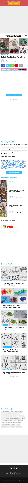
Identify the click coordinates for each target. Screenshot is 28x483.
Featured (4, 426)
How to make (16, 424)
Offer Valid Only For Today (14, 3)
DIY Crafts (22, 163)
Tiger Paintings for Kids (8, 156)
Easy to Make (8, 165)
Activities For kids (5, 161)
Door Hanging (14, 164)
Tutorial (6, 168)
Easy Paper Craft (15, 418)
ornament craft (18, 167)
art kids (19, 161)
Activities (12, 160)
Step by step (18, 411)
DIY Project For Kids (6, 164)
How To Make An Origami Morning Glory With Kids (14, 145)
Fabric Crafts (15, 165)
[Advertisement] (14, 19)
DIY (19, 163)
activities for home (19, 160)
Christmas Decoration (10, 162)
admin (9, 60)
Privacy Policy (14, 474)
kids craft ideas (7, 420)
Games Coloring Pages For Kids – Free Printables (12, 152)
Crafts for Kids (20, 162)
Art (11, 161)
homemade (13, 166)
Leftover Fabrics (9, 167)
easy (20, 164)
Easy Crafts (13, 416)
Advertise (16, 472)
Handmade (21, 165)
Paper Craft (17, 422)
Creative (3, 163)
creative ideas (9, 163)
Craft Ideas (5, 418)
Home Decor (7, 166)
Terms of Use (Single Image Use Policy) (14, 473)
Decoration (15, 163)
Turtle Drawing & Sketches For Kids (11, 149)
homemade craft (20, 166)
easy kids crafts (7, 422)
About (11, 472)
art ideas (14, 161)
